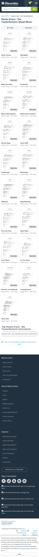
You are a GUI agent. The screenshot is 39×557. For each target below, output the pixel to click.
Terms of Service (8, 416)
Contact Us (6, 408)
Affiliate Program (8, 404)
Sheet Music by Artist (9, 436)
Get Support (7, 379)
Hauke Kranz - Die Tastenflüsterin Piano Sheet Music (20, 334)
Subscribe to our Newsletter (14, 469)
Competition (6, 462)
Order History (7, 367)
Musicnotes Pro (8, 362)
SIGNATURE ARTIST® (9, 445)
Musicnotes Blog (8, 441)
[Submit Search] (34, 9)
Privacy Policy (7, 421)
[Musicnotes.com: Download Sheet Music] (10, 3)
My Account (7, 358)
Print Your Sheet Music (10, 375)
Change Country (6, 524)
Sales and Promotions (10, 449)
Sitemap (5, 458)
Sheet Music (5, 16)
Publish (5, 399)
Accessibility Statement (10, 412)
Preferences (7, 371)
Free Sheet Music (8, 453)
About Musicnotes (10, 386)
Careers (5, 391)
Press (4, 395)
